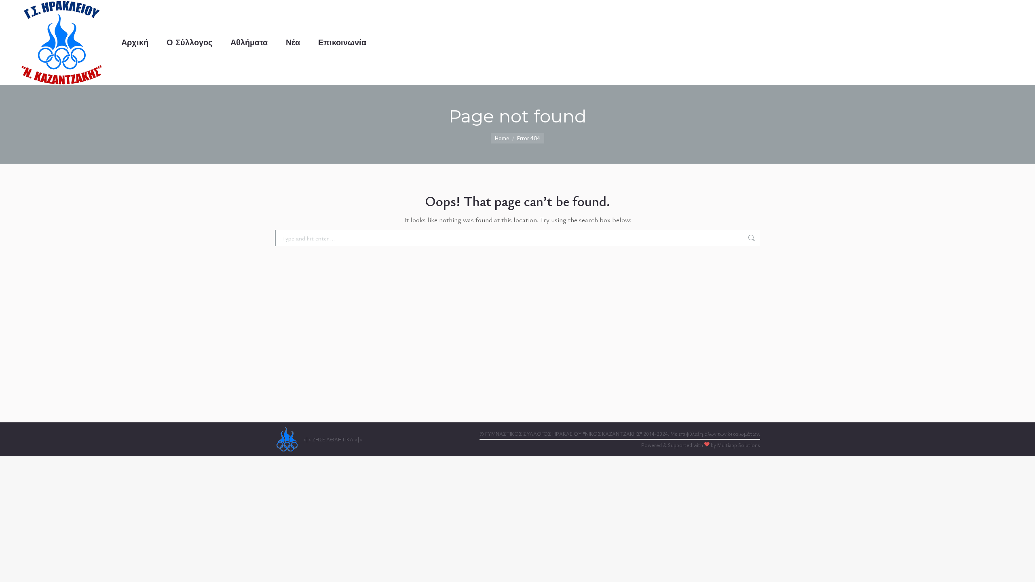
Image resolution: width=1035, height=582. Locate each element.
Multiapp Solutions (738, 445)
